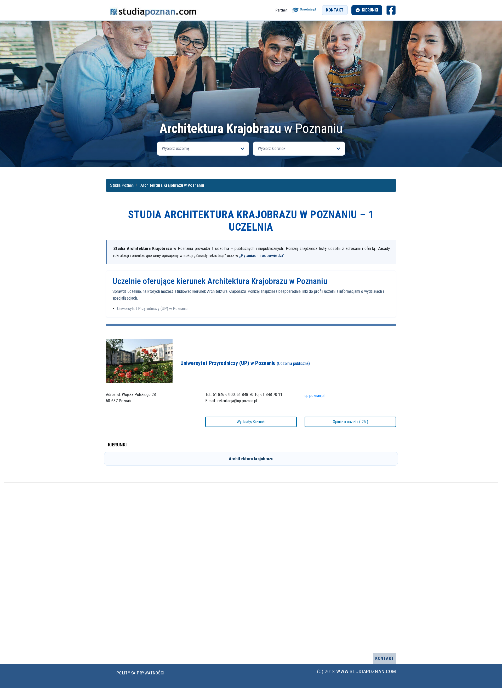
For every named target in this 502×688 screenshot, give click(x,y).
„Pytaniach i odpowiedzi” (261, 255)
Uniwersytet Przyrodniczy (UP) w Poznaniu (152, 308)
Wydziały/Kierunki (251, 421)
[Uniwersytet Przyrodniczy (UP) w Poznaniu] (139, 360)
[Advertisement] (251, 82)
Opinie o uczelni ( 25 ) (350, 421)
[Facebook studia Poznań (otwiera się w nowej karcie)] (391, 10)
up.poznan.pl (314, 395)
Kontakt (335, 10)
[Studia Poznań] (153, 10)
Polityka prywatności (140, 672)
